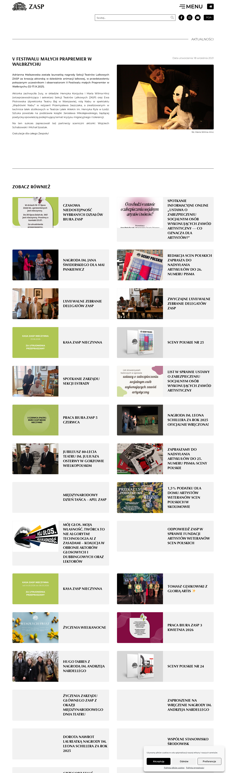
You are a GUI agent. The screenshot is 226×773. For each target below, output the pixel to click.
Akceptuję (158, 761)
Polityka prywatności (195, 768)
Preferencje (209, 761)
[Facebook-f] (181, 17)
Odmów (184, 761)
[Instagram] (189, 17)
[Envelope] (198, 17)
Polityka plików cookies (174, 768)
